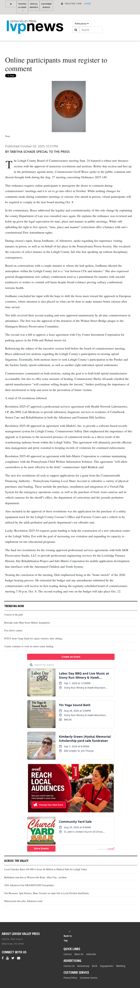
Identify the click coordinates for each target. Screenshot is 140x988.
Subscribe (91, 954)
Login (87, 3)
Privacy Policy (70, 977)
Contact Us (69, 966)
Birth (94, 966)
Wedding (120, 966)
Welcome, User (72, 3)
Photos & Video (22, 6)
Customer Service (46, 6)
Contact (68, 954)
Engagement (106, 966)
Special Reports (34, 6)
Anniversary (83, 966)
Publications (81, 23)
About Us (78, 954)
